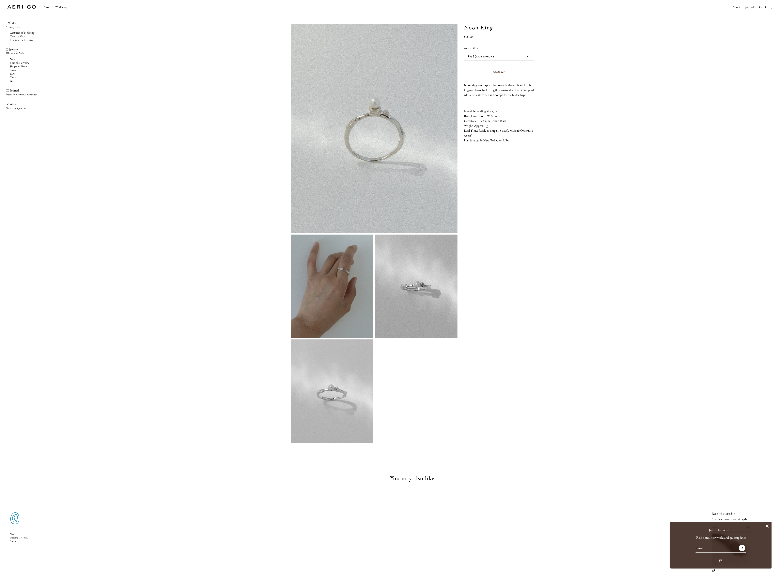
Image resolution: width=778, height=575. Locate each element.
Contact (14, 541)
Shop (47, 7)
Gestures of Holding (22, 32)
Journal (749, 7)
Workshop (61, 7)
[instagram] (721, 560)
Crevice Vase (17, 36)
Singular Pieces (19, 66)
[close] (767, 526)
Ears (12, 73)
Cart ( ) (765, 7)
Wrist (13, 81)
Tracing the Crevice (22, 40)
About (737, 7)
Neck (13, 77)
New (12, 59)
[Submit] (742, 548)
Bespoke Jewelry (19, 63)
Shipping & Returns (19, 537)
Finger (14, 70)
